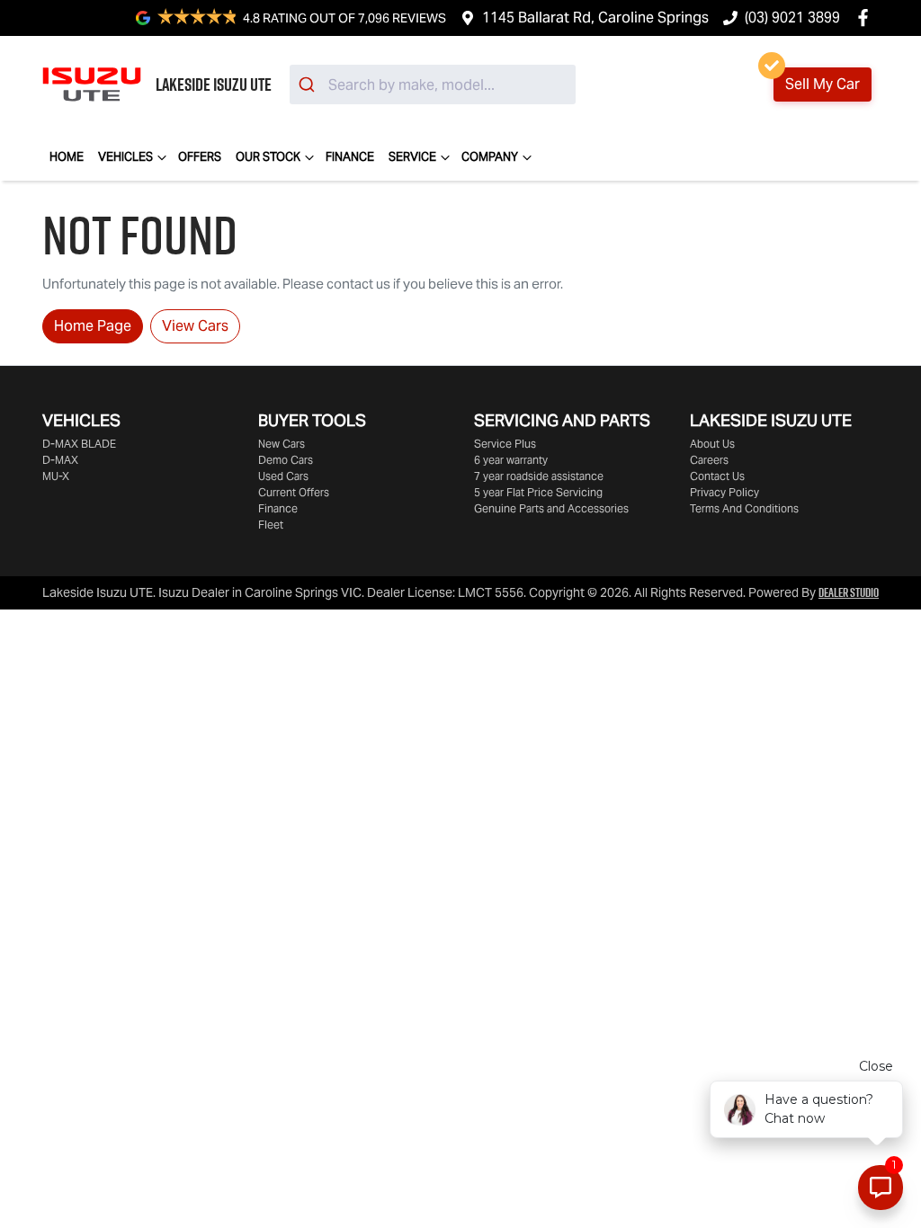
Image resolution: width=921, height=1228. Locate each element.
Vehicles (125, 157)
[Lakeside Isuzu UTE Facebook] (866, 17)
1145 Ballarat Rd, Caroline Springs (595, 17)
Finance (350, 157)
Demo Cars (285, 460)
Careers (709, 460)
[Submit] (309, 84)
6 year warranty (511, 460)
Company (489, 157)
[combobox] (433, 84)
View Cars (195, 325)
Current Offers (293, 492)
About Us (712, 443)
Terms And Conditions (744, 508)
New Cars (281, 443)
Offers (199, 157)
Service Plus (505, 443)
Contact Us (717, 476)
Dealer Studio (848, 592)
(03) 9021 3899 (792, 17)
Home (66, 157)
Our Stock (268, 157)
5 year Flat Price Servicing (538, 492)
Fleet (270, 524)
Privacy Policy (724, 492)
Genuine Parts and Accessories (551, 508)
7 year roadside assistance (539, 476)
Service (412, 157)
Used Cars (283, 476)
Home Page (92, 325)
